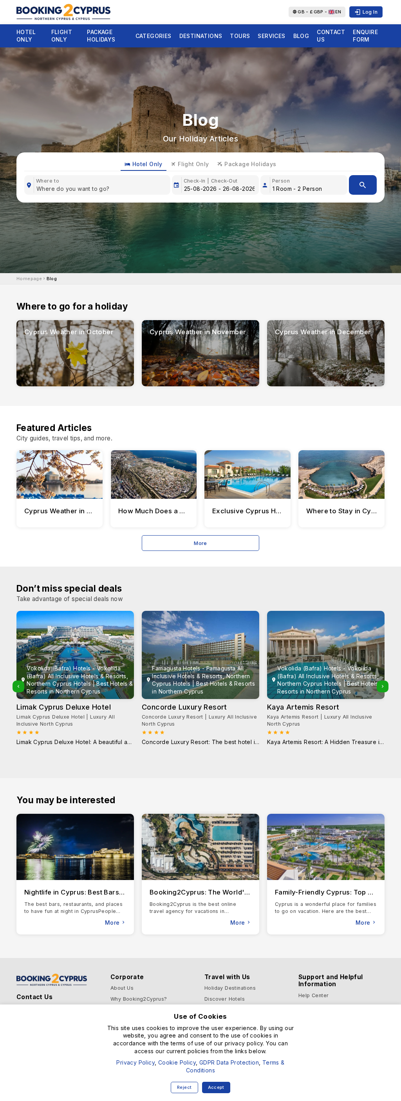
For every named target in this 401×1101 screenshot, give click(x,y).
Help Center (313, 995)
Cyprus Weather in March (66, 511)
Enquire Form (365, 36)
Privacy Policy (135, 1062)
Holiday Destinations (230, 988)
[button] (18, 686)
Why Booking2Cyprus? (138, 999)
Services (271, 36)
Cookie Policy (177, 1062)
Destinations (200, 36)
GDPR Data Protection (229, 1062)
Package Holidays (101, 36)
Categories (153, 36)
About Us (122, 988)
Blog (301, 36)
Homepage (29, 278)
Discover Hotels (224, 999)
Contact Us (331, 36)
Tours (240, 36)
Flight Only (61, 36)
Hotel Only (26, 36)
